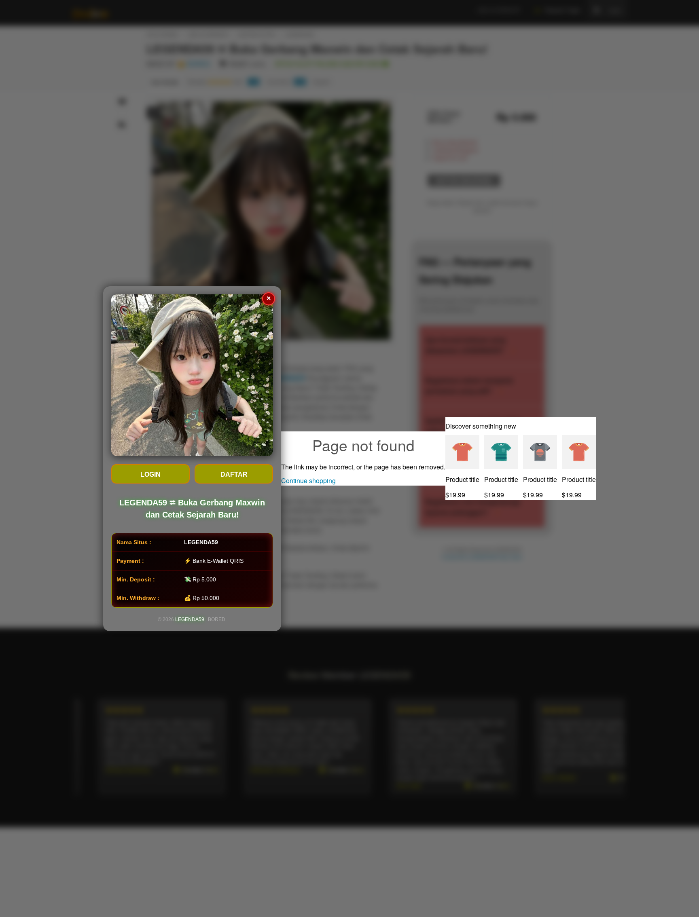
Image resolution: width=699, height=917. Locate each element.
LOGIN (150, 474)
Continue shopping (308, 480)
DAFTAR (234, 474)
